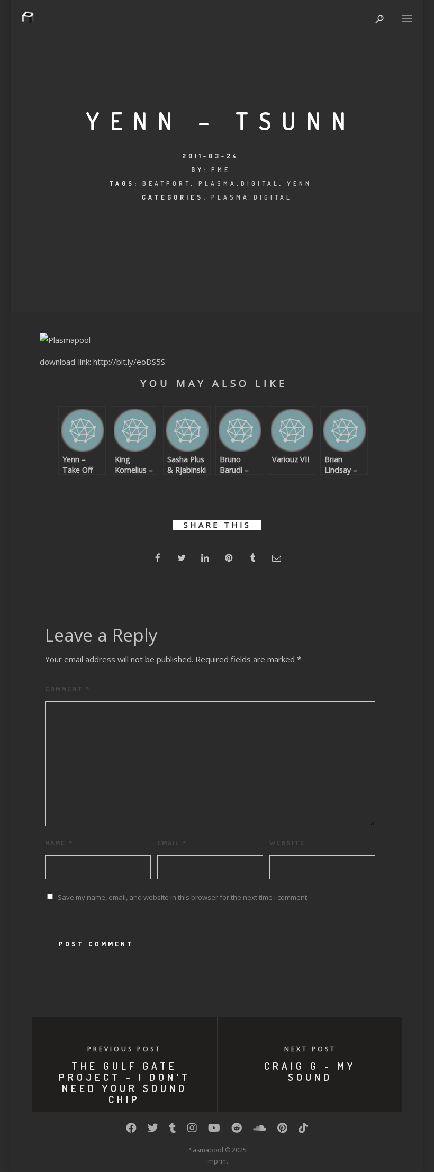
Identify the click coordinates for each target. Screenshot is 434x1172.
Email (172, 843)
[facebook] (157, 557)
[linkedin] (205, 557)
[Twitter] (153, 1130)
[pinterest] (229, 557)
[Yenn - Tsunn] (65, 340)
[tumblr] (253, 557)
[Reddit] (236, 1130)
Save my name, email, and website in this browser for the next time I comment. (183, 897)
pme (220, 170)
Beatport (166, 183)
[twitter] (181, 557)
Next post (310, 1048)
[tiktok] (303, 1130)
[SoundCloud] (259, 1130)
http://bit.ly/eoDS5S (129, 361)
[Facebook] (131, 1130)
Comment (68, 688)
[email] (276, 557)
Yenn (299, 183)
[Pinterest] (282, 1130)
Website (287, 843)
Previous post (124, 1048)
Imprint (217, 1161)
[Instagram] (192, 1130)
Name (59, 843)
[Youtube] (214, 1130)
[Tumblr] (172, 1130)
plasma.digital (238, 183)
